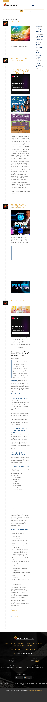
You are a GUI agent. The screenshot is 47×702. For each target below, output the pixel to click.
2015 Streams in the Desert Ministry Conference (19, 59)
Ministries (13, 643)
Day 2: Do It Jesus (16, 21)
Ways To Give (30, 645)
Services (38, 62)
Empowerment (39, 36)
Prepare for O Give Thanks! (19, 301)
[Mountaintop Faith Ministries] (23, 5)
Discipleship (38, 31)
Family (37, 44)
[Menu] (32, 5)
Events (37, 42)
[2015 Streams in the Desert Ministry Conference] (5, 60)
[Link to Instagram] (43, 5)
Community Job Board (19, 645)
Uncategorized (39, 66)
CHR (37, 28)
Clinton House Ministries (17, 649)
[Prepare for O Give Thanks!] (5, 303)
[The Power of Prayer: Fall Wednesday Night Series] (5, 206)
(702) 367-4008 (36, 661)
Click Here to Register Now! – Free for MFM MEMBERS (20, 71)
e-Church (38, 34)
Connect (28, 643)
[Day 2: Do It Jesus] (5, 23)
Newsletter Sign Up (37, 643)
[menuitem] (32, 5)
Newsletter (38, 55)
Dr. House (38, 33)
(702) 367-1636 (36, 660)
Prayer (37, 60)
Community (38, 29)
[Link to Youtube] (41, 5)
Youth (37, 70)
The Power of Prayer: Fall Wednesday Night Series (18, 205)
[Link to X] (37, 5)
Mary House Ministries (30, 649)
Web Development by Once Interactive (34, 690)
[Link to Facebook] (39, 5)
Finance (37, 46)
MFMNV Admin (21, 23)
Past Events (15, 23)
